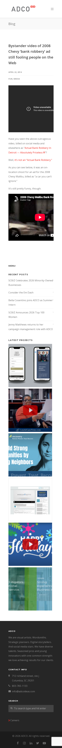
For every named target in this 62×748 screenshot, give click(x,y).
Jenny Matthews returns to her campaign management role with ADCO (30, 327)
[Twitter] (38, 743)
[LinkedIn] (31, 743)
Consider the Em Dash (20, 292)
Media (17, 78)
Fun (10, 78)
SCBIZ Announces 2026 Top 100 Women (26, 315)
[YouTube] (44, 743)
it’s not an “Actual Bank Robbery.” (33, 160)
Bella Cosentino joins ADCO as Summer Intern (30, 302)
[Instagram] (24, 743)
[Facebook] (18, 743)
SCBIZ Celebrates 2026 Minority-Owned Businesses (30, 283)
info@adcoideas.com (23, 691)
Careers (14, 720)
